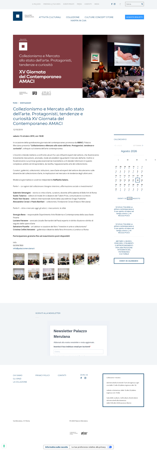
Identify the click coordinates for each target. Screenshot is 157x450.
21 (133, 180)
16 (142, 176)
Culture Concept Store (99, 17)
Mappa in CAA (78, 21)
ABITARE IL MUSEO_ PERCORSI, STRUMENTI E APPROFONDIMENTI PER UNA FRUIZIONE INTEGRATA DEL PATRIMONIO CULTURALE (124, 247)
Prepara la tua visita (51, 4)
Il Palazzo (36, 4)
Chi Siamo (17, 375)
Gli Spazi (17, 379)
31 (133, 167)
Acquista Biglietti (134, 17)
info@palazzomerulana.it (23, 248)
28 (120, 167)
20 (129, 180)
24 (116, 184)
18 (120, 180)
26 (124, 184)
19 (124, 180)
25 (120, 184)
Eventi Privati (68, 4)
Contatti (88, 4)
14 (133, 176)
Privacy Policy (42, 375)
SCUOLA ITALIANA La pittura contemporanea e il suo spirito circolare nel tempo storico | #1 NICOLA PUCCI (124, 211)
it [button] (120, 4)
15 (137, 176)
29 (125, 167)
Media (96, 4)
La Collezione (20, 382)
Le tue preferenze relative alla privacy (89, 447)
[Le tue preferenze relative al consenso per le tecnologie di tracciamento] (4, 446)
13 (129, 176)
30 (129, 167)
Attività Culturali (50, 17)
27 (116, 167)
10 (116, 176)
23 (142, 180)
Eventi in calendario (129, 261)
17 (116, 180)
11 (120, 176)
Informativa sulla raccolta (56, 447)
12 (124, 176)
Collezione (73, 17)
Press (79, 4)
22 (137, 180)
